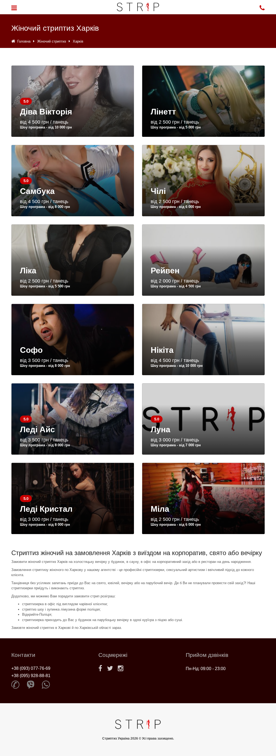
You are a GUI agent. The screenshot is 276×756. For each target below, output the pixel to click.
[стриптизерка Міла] (203, 498)
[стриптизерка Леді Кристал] (72, 498)
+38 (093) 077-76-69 (30, 668)
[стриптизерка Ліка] (72, 260)
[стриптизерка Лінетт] (203, 101)
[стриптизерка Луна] (203, 419)
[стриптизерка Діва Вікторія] (72, 101)
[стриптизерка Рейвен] (203, 260)
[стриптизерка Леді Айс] (72, 419)
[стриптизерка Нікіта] (203, 339)
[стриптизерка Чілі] (203, 180)
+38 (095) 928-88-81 (30, 675)
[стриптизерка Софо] (72, 339)
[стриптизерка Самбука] (72, 180)
